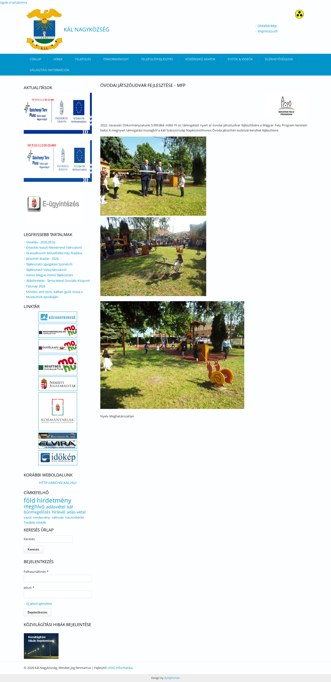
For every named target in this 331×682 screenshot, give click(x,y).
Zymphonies (172, 678)
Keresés (30, 539)
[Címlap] (44, 29)
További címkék (35, 522)
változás (58, 517)
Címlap (35, 59)
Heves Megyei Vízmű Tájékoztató (49, 275)
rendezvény (41, 517)
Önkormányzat (116, 59)
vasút (28, 517)
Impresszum (268, 31)
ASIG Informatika (120, 668)
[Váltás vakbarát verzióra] (299, 17)
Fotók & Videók (240, 59)
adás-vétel (76, 512)
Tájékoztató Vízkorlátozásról (46, 270)
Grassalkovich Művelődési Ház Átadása (54, 253)
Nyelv (104, 416)
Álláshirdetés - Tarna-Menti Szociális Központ (58, 280)
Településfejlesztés (157, 59)
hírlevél (58, 512)
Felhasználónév (36, 571)
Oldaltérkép (267, 25)
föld (29, 500)
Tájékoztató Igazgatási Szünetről (49, 264)
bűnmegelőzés (37, 512)
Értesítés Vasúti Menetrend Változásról (54, 247)
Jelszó (29, 587)
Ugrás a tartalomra (13, 2)
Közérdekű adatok (200, 59)
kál (70, 507)
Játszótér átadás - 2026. (42, 258)
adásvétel (55, 507)
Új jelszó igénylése (39, 603)
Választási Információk (49, 70)
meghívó (34, 506)
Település (83, 59)
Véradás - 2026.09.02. (41, 242)
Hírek (58, 59)
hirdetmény (54, 500)
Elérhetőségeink (279, 59)
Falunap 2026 (35, 286)
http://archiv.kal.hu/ (58, 482)
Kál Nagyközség (86, 29)
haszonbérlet (74, 517)
